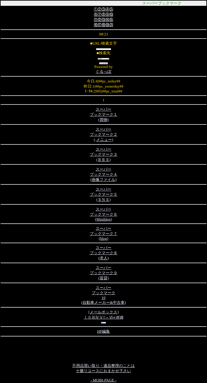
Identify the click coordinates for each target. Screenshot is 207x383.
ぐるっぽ (103, 71)
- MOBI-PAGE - (103, 380)
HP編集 (103, 331)
